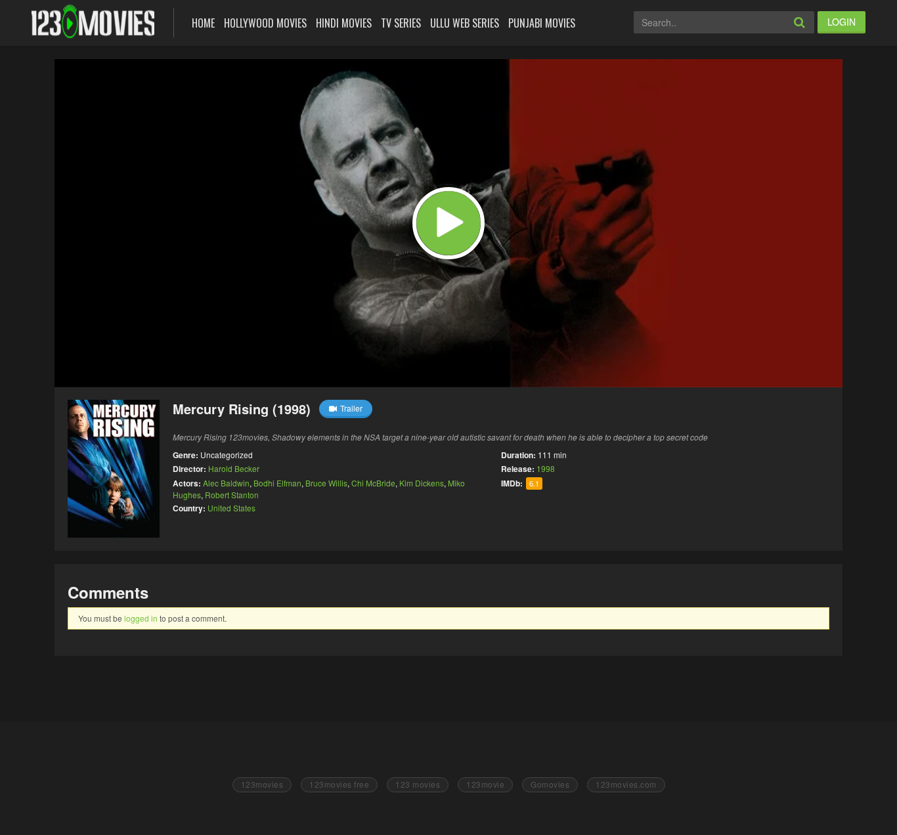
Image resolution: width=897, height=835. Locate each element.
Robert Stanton (232, 494)
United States (231, 507)
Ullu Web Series (464, 23)
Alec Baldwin (226, 482)
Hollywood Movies (265, 23)
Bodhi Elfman (277, 482)
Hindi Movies (344, 23)
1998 (545, 468)
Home (203, 23)
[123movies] (93, 21)
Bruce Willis (326, 482)
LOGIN (841, 21)
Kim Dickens (421, 482)
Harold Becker (233, 468)
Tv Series (401, 23)
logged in (141, 618)
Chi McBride (373, 482)
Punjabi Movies (541, 23)
